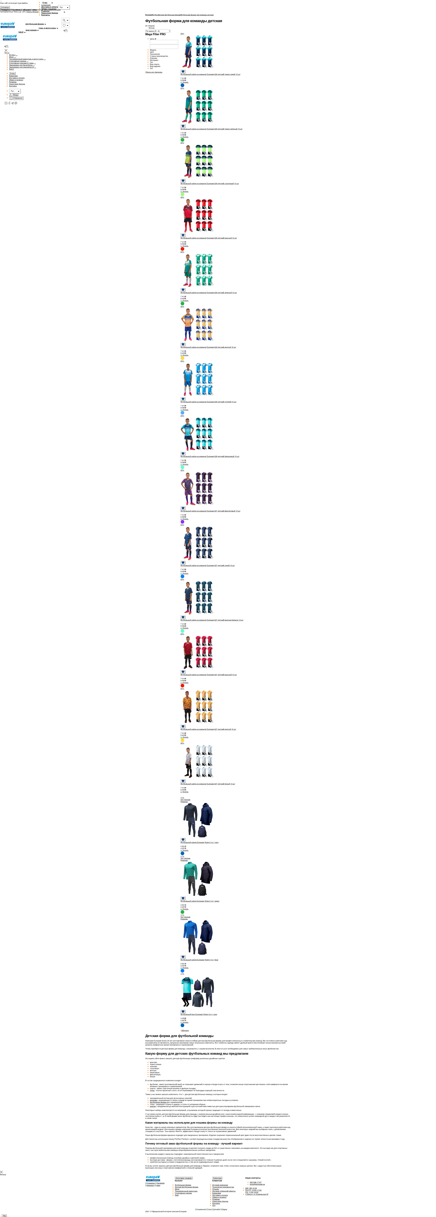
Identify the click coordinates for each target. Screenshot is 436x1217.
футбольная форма (158, 1102)
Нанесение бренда (49, 13)
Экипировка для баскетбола (20, 65)
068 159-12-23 (251, 1188)
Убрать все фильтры (153, 72)
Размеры (13, 82)
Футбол (12, 55)
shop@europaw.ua (257, 1184)
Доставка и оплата (49, 6)
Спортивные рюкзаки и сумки (21, 63)
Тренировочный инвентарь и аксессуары (26, 59)
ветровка (153, 1100)
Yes (4, 1215)
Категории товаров (184, 1178)
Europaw (148, 15)
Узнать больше (54, 9)
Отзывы (215, 1189)
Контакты (45, 15)
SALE (11, 69)
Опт (214, 1205)
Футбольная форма (183, 1185)
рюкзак (153, 1106)
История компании (220, 1185)
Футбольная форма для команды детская (196, 15)
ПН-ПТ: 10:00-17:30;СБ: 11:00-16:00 (253, 1191)
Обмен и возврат (16, 80)
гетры (152, 1090)
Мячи (11, 57)
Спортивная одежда (17, 61)
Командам (13, 75)
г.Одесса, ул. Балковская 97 (256, 1194)
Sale (177, 1195)
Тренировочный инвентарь (186, 1191)
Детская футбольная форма (169, 15)
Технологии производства (223, 1187)
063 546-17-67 (255, 1182)
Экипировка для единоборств (21, 67)
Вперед (186, 1030)
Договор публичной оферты (224, 1191)
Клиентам (217, 1178)
